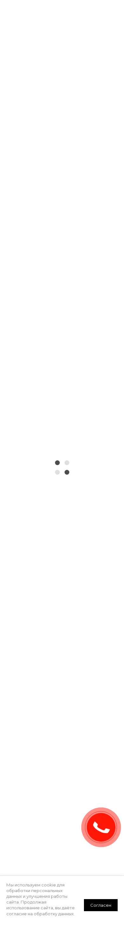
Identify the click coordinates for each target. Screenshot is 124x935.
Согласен (100, 905)
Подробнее (19, 919)
